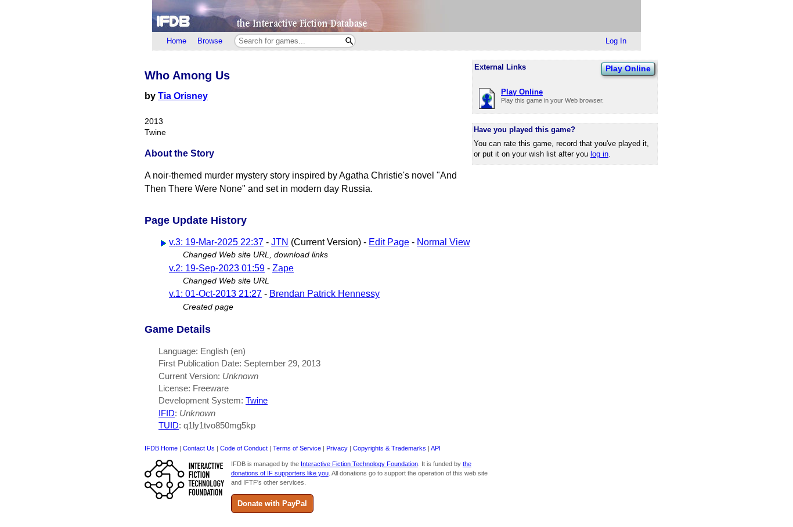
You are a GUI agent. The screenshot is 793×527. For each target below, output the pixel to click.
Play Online (628, 68)
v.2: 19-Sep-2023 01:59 (217, 268)
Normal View (443, 242)
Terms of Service (297, 448)
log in (599, 154)
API (436, 448)
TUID (168, 425)
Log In (615, 41)
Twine (257, 400)
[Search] (349, 41)
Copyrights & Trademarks (389, 448)
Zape (283, 268)
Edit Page (389, 242)
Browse (209, 41)
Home (176, 41)
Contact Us (199, 448)
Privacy (337, 448)
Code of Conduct (244, 448)
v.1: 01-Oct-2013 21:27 (215, 294)
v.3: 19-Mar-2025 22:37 (216, 242)
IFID (166, 413)
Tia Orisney (183, 96)
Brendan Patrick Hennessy (324, 294)
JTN (280, 242)
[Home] (396, 16)
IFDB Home (161, 448)
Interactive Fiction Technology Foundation (359, 463)
